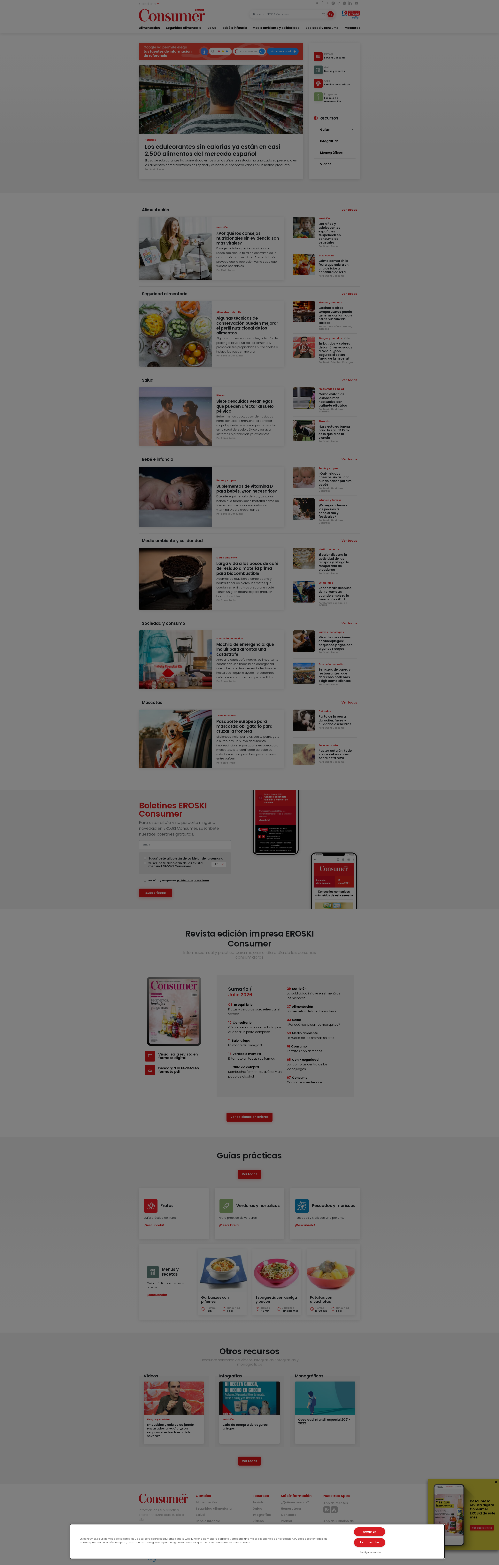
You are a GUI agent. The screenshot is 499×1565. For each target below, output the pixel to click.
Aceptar (369, 1532)
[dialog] (257, 1541)
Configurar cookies (370, 1552)
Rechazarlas (370, 1542)
